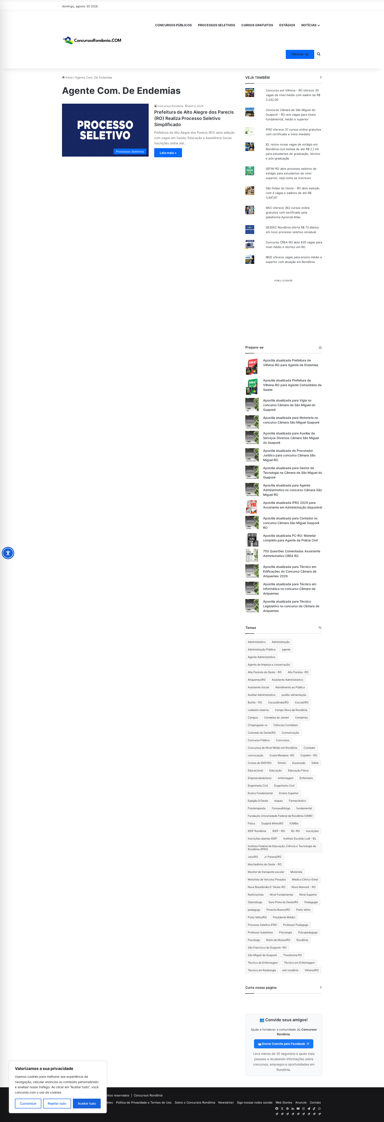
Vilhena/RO (312, 970)
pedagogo (254, 909)
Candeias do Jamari (276, 717)
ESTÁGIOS (287, 25)
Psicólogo (254, 940)
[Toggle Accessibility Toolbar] (8, 553)
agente (286, 649)
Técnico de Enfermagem (263, 962)
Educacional (255, 770)
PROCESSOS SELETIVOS (216, 25)
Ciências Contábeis (286, 725)
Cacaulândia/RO (278, 702)
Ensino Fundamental (260, 793)
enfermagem (285, 778)
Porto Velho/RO (257, 917)
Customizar (28, 1103)
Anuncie (301, 1102)
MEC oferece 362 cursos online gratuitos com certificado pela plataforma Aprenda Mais (288, 212)
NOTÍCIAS (308, 25)
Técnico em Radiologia (262, 970)
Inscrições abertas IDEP (262, 838)
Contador (309, 747)
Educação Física (298, 770)
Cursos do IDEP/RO (260, 763)
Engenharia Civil (258, 785)
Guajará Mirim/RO (272, 823)
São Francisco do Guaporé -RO (267, 947)
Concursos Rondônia (170, 106)
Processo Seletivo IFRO (262, 924)
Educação (275, 770)
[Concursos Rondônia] (92, 40)
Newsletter (226, 1102)
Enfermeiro (306, 778)
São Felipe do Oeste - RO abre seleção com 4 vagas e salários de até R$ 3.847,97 (293, 192)
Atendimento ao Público (290, 687)
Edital (315, 763)
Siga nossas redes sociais (254, 1102)
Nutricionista (256, 894)
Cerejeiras (301, 717)
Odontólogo (255, 902)
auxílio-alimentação (294, 694)
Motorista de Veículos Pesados (267, 879)
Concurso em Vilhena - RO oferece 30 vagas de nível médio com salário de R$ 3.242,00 (293, 95)
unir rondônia (290, 970)
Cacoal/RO (301, 702)
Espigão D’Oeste (258, 800)
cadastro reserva (258, 710)
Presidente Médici (284, 917)
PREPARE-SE (300, 54)
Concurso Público (259, 740)
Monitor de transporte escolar (266, 872)
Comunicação (290, 732)
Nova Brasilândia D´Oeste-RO (266, 887)
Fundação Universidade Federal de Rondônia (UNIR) (280, 815)
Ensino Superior (288, 793)
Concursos (282, 740)
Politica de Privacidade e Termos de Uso (144, 1102)
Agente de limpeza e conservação (269, 664)
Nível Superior (308, 894)
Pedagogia (311, 902)
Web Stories (284, 1102)
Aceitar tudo (87, 1103)
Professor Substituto (260, 932)
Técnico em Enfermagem (299, 962)
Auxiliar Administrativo (261, 694)
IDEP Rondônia (257, 831)
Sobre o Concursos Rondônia (195, 1102)
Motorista (296, 872)
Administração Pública (262, 649)
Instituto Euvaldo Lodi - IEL (299, 838)
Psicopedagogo (308, 932)
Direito (282, 763)
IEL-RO (295, 831)
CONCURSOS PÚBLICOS (173, 25)
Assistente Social (258, 687)
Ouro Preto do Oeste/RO (283, 902)
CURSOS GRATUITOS (257, 25)
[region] (58, 1087)
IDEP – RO (278, 831)
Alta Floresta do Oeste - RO (265, 672)
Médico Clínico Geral (305, 879)
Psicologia (285, 932)
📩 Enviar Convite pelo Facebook (282, 1043)
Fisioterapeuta (257, 808)
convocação (255, 755)
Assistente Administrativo (287, 679)
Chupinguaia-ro (257, 725)
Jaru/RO (253, 856)
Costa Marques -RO (282, 755)
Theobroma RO (292, 955)
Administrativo (257, 642)
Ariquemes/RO (257, 679)
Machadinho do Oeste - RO (265, 864)
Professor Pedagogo (295, 924)
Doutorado (298, 763)
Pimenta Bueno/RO (278, 909)
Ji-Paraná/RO (272, 856)
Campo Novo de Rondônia (291, 710)
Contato (315, 1102)
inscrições (312, 831)
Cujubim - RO (308, 755)
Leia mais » (168, 153)
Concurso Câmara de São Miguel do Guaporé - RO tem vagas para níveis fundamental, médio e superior (291, 114)
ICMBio (294, 823)
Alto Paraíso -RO (298, 672)
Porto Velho (303, 909)
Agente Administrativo (261, 657)
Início (69, 77)
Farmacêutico (297, 800)
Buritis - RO (255, 702)
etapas (278, 800)
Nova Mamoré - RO (304, 887)
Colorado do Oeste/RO (262, 732)
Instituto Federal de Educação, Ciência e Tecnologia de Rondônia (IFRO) (282, 847)
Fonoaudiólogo (281, 808)
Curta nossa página (261, 987)
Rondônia (302, 940)
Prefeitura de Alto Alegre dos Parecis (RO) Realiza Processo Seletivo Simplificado (194, 118)
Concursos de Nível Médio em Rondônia (272, 747)
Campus (253, 717)
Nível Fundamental (281, 894)
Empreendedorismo (260, 778)
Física (251, 823)
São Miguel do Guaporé (262, 955)
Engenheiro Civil (284, 785)
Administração (281, 642)
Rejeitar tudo (57, 1103)
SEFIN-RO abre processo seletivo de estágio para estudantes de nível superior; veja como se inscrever (291, 173)
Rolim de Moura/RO (278, 940)
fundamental (304, 808)
